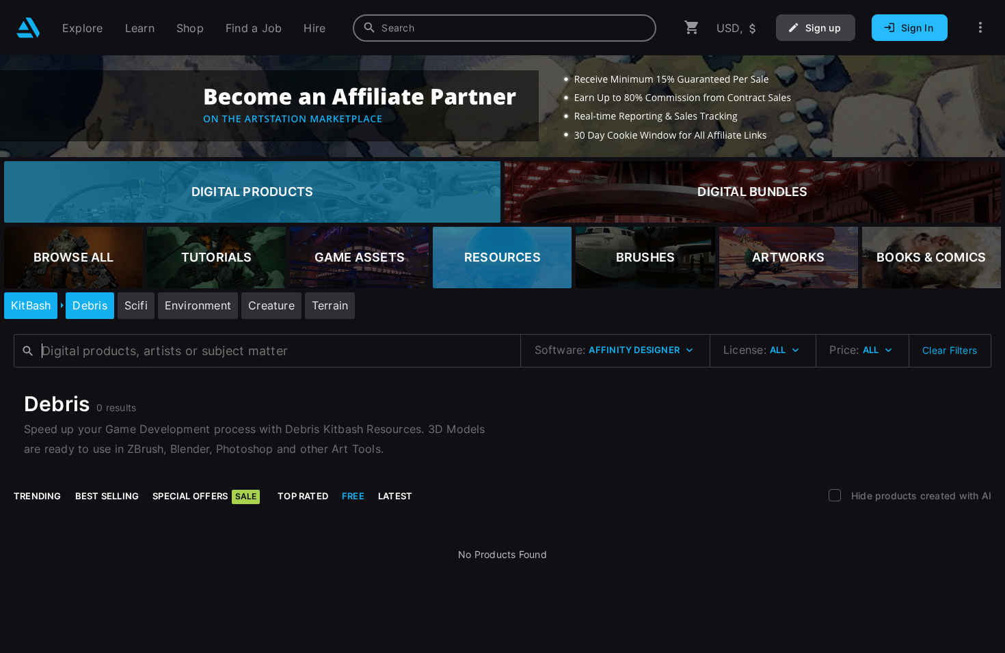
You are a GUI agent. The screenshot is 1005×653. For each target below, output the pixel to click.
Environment (198, 305)
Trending (38, 495)
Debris (89, 305)
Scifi (136, 305)
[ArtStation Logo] (28, 27)
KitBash (31, 305)
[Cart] (692, 28)
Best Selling (107, 495)
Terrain (330, 305)
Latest (395, 495)
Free (353, 495)
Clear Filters (949, 350)
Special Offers (204, 495)
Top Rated (303, 495)
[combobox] (504, 28)
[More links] (980, 28)
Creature (271, 305)
